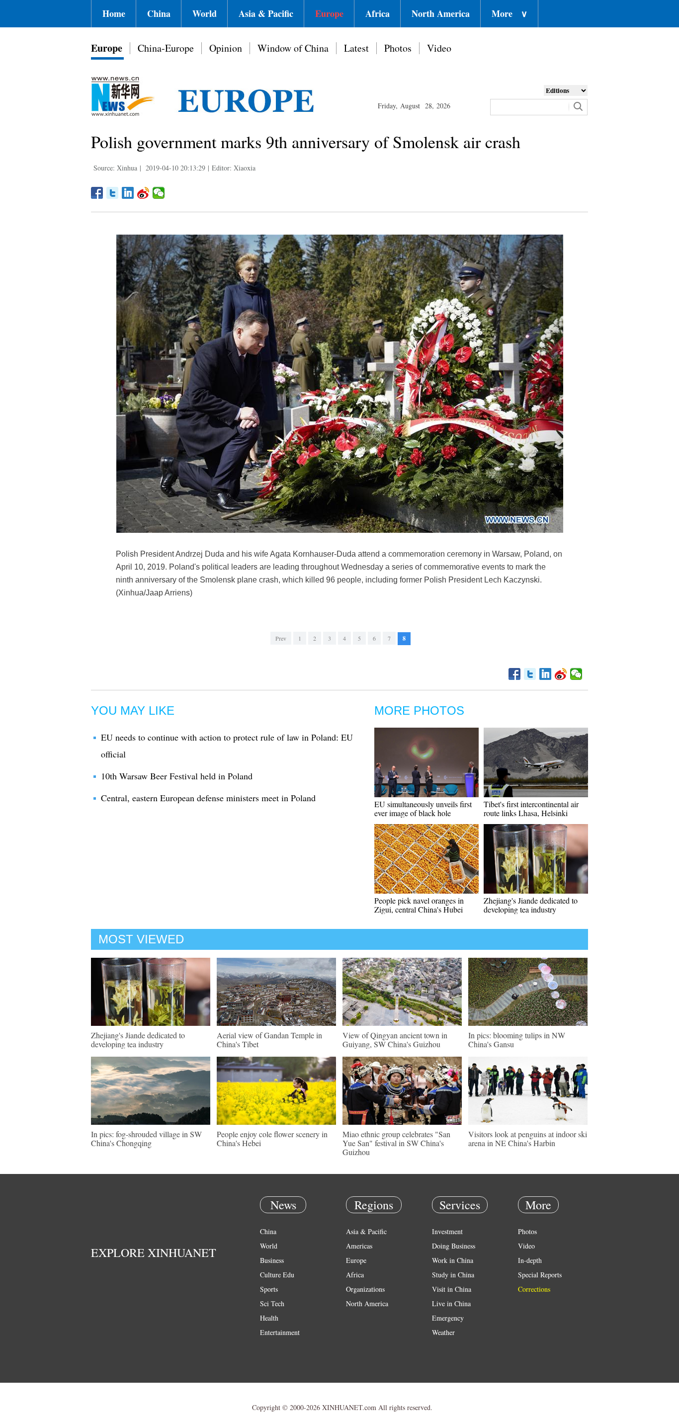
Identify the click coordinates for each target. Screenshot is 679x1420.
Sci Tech (272, 1303)
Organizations (365, 1289)
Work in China (452, 1260)
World (204, 13)
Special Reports (540, 1274)
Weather (443, 1332)
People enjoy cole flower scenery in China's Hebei (272, 1138)
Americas (359, 1246)
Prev (280, 638)
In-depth (530, 1260)
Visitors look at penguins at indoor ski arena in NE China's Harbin (527, 1138)
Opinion (225, 48)
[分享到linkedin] (128, 193)
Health (269, 1318)
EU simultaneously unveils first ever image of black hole (423, 808)
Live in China (451, 1303)
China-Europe (166, 48)
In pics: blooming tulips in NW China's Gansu (516, 1039)
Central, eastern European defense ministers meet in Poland (208, 798)
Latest (356, 48)
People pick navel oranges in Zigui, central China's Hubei (419, 905)
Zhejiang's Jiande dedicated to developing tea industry (531, 905)
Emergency (448, 1318)
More (509, 13)
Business (272, 1260)
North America (441, 13)
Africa (377, 13)
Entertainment (280, 1332)
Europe (329, 13)
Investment (447, 1231)
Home (113, 13)
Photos (398, 48)
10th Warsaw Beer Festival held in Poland (177, 776)
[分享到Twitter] (112, 193)
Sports (269, 1289)
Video (439, 48)
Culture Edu (277, 1274)
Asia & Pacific (266, 13)
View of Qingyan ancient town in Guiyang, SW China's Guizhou (394, 1039)
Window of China (293, 48)
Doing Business (453, 1246)
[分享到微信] (159, 193)
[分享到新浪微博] (143, 193)
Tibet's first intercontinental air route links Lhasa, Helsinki (531, 808)
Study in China (453, 1274)
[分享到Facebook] (97, 193)
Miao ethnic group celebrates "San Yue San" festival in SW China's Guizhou (396, 1143)
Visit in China (451, 1289)
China (158, 13)
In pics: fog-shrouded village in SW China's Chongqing (146, 1138)
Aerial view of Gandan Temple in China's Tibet (269, 1039)
